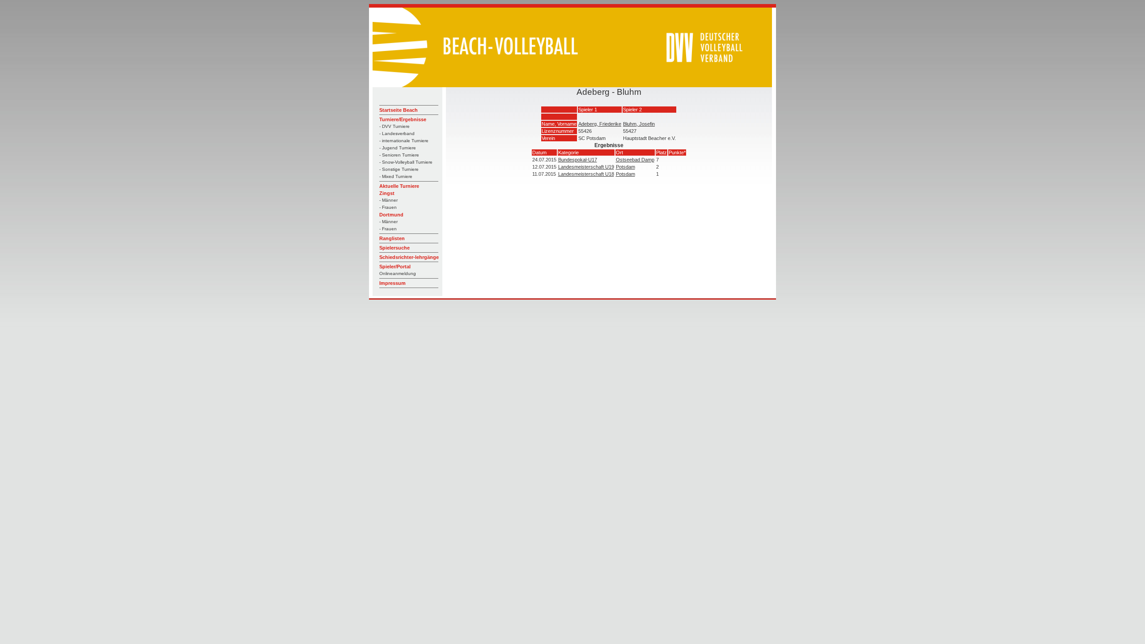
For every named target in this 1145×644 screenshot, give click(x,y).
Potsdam (625, 166)
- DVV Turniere (394, 126)
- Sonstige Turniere (399, 169)
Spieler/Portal (395, 266)
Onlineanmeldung (397, 273)
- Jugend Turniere (397, 147)
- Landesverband (397, 133)
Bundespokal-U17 (577, 159)
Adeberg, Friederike (599, 124)
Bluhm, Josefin (639, 124)
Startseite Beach (398, 110)
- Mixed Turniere (395, 176)
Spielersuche (394, 247)
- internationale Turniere (403, 140)
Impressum (392, 283)
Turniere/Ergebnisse (402, 119)
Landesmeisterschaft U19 (586, 166)
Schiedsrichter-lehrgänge (409, 257)
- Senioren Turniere (399, 155)
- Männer (388, 200)
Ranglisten (392, 238)
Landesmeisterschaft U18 (586, 174)
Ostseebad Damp (635, 159)
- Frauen (388, 207)
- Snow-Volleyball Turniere (406, 162)
